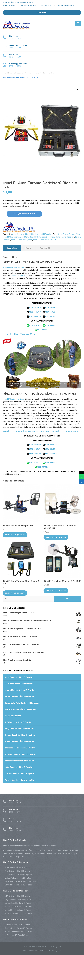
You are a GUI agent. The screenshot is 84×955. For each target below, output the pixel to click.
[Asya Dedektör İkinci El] (19, 227)
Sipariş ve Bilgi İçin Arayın (24, 214)
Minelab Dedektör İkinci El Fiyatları (20, 754)
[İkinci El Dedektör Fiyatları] (16, 25)
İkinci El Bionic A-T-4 (20, 275)
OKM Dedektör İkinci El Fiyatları (19, 767)
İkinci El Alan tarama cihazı (13, 399)
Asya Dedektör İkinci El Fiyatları (25, 234)
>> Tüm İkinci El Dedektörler (16, 935)
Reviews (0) (45, 248)
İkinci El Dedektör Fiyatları (21, 240)
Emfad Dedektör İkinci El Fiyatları (20, 696)
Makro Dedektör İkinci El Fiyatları (20, 741)
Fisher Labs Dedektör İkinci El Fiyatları (22, 703)
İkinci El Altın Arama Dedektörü (42, 237)
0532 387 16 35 (51, 316)
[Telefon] (81, 481)
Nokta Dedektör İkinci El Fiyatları (19, 760)
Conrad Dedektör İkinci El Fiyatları (20, 690)
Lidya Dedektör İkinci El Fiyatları (19, 728)
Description (12, 248)
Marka (28, 248)
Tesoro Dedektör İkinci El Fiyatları (20, 773)
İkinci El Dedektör (46, 234)
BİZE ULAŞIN (42, 12)
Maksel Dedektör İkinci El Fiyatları (20, 748)
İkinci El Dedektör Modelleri (44, 240)
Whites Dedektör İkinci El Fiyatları (20, 780)
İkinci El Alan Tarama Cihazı (69, 234)
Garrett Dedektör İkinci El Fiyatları (20, 709)
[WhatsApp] (81, 476)
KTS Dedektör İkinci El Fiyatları (18, 722)
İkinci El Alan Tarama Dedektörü (16, 237)
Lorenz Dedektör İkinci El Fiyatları (20, 735)
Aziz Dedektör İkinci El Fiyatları (19, 683)
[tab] (11, 248)
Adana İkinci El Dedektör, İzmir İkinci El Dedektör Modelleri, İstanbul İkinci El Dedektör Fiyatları (41, 431)
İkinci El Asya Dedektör (65, 237)
